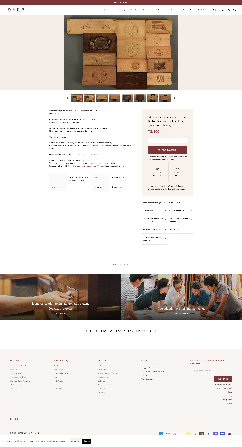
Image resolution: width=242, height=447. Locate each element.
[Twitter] (124, 264)
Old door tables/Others (18, 385)
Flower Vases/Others (104, 385)
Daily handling (174, 229)
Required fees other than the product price (153, 220)
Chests (12, 388)
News (184, 10)
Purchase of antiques (199, 10)
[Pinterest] (127, 264)
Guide (230, 392)
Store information (147, 379)
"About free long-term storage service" (82, 166)
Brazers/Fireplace (103, 377)
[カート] (234, 10)
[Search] (223, 10)
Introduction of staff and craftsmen (153, 371)
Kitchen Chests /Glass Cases (19, 366)
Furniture (104, 10)
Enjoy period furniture (148, 368)
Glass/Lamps (101, 369)
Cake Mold (101, 392)
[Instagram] (16, 418)
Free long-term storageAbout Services (151, 239)
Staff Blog (144, 375)
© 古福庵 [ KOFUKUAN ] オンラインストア (25, 433)
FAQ (230, 407)
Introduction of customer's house (152, 364)
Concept (144, 360)
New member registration (223, 384)
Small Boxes (101, 381)
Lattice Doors (58, 369)
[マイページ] (229, 10)
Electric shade (102, 366)
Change (86, 441)
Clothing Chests (15, 373)
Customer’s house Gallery (151, 10)
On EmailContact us (178, 174)
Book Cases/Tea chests (18, 377)
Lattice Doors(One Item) (62, 373)
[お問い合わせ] (214, 10)
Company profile (226, 399)
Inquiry (229, 396)
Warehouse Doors (60, 366)
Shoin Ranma (58, 381)
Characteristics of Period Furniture (178, 220)
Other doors (58, 388)
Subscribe (223, 379)
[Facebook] (121, 264)
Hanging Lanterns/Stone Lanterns (109, 373)
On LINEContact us (157, 174)
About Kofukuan (172, 10)
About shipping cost (177, 210)
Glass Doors (58, 385)
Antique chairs (102, 388)
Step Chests (14, 369)
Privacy (229, 403)
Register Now (121, 3)
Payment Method (149, 210)
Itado (55, 377)
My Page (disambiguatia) (224, 388)
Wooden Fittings (119, 10)
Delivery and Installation (151, 229)
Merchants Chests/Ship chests (20, 381)
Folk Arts (133, 10)
